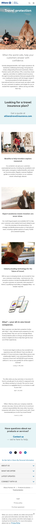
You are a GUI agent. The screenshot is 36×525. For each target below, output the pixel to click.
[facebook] (10, 452)
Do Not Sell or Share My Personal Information (18, 460)
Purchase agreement (18, 507)
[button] (29, 3)
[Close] (34, 514)
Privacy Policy (15, 523)
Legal (18, 499)
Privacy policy (18, 503)
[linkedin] (25, 452)
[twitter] (15, 452)
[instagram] (20, 452)
